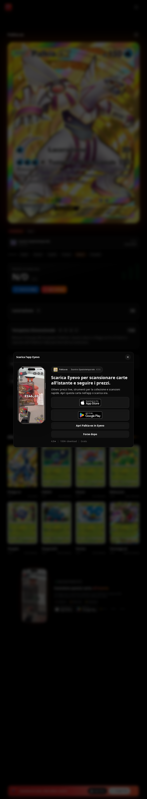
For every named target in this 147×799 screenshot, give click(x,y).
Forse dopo (90, 434)
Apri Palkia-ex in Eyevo (90, 425)
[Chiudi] (128, 357)
